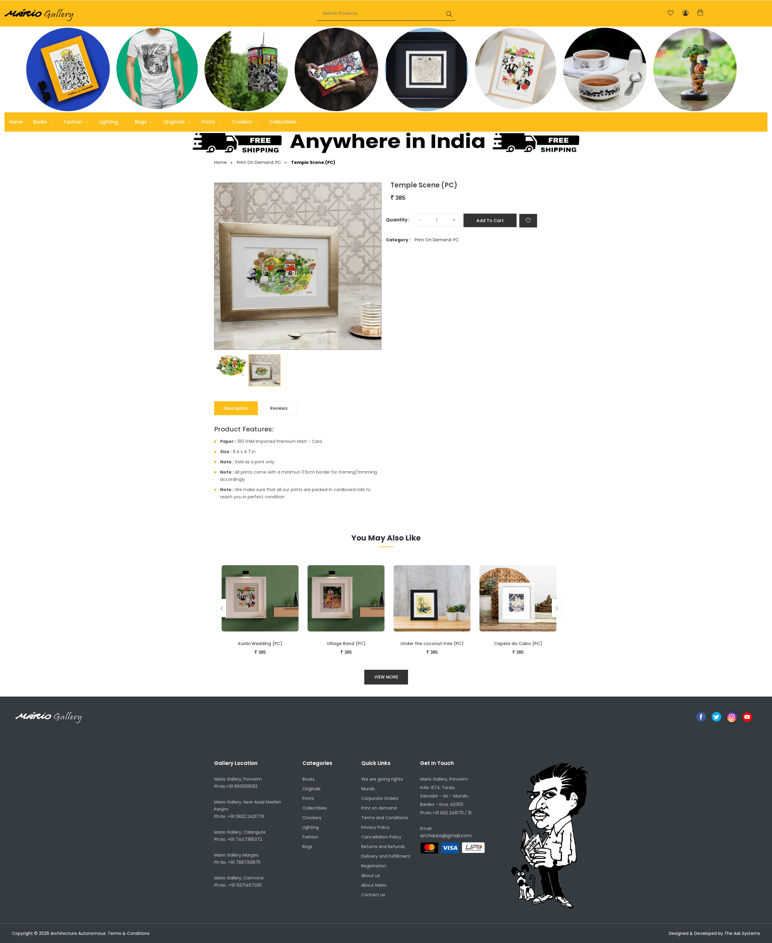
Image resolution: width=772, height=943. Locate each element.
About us (370, 876)
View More (386, 677)
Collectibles (283, 122)
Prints (208, 122)
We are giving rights (382, 779)
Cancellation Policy (381, 837)
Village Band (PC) (346, 644)
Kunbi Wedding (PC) (260, 644)
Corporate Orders (379, 798)
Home (16, 122)
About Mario (374, 885)
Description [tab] (235, 408)
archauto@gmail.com (446, 835)
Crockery (243, 122)
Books (40, 122)
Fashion (74, 122)
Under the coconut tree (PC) (432, 644)
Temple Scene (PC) (313, 162)
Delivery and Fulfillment (385, 856)
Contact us (373, 895)
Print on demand (379, 808)
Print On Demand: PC (259, 162)
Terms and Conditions (384, 818)
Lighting (109, 122)
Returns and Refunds (383, 847)
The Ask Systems (742, 933)
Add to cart (490, 221)
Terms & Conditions (129, 933)
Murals (368, 789)
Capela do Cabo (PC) (518, 644)
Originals (174, 122)
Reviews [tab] (279, 408)
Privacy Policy (375, 827)
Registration (373, 866)
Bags (141, 122)
